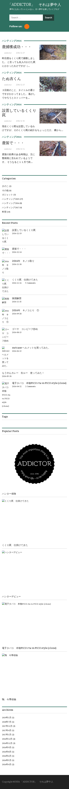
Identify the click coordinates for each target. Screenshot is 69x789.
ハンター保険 (9, 493)
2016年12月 (7, 739)
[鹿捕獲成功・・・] (53, 59)
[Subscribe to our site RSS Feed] (26, 26)
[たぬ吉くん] (53, 91)
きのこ (5, 186)
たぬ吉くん (11, 78)
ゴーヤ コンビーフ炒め (25, 329)
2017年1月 (6, 734)
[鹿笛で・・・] (53, 155)
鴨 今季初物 (9, 699)
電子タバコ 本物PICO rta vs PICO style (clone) (39, 383)
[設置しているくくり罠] (53, 123)
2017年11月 (7, 726)
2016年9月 (6, 747)
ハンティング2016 (11, 40)
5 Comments (30, 283)
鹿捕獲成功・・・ (16, 47)
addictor (8, 53)
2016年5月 (6, 760)
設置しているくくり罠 (19, 113)
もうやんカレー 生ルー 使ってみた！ (23, 373)
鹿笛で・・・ (13, 143)
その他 (5, 190)
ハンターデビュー (11, 596)
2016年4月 (6, 764)
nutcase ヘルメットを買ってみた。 (31, 347)
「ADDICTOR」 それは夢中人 (34, 4)
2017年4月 (6, 730)
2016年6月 (6, 756)
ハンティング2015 (10, 199)
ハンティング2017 (10, 207)
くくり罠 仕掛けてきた (25, 279)
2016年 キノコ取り (23, 261)
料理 (4, 212)
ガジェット (7, 194)
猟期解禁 (16, 298)
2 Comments (30, 386)
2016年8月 (6, 751)
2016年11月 (7, 743)
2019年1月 (6, 717)
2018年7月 (6, 722)
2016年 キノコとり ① (25, 310)
